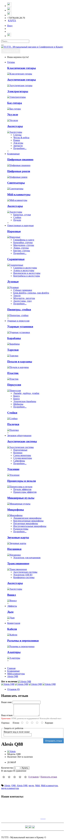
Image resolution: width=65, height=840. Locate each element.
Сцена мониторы (22, 455)
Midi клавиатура (49, 785)
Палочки (13, 424)
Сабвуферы (19, 460)
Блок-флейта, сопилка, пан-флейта (31, 293)
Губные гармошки (22, 290)
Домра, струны (21, 248)
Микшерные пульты (20, 497)
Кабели (12, 629)
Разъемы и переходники (23, 640)
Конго (16, 396)
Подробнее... (19, 148)
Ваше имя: (6, 702)
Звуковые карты (18, 537)
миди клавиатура (10, 788)
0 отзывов (33, 777)
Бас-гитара (14, 102)
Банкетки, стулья (22, 214)
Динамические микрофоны (27, 518)
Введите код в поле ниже (17, 732)
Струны (17, 135)
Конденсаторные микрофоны (28, 520)
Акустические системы (22, 441)
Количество (7, 767)
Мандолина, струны (23, 245)
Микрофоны (15, 509)
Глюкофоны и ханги (23, 239)
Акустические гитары (21, 79)
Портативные (20, 450)
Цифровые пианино (20, 159)
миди (31, 785)
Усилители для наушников (27, 557)
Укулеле (12, 114)
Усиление (13, 469)
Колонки (17, 452)
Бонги (16, 398)
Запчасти (18, 145)
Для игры (18, 143)
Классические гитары (21, 68)
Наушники (14, 549)
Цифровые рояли (18, 171)
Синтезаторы (16, 182)
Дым (10, 611)
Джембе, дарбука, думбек (26, 393)
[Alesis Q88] (24, 681)
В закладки (7, 770)
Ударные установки (20, 326)
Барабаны (14, 338)
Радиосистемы (20, 529)
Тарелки (13, 349)
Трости (17, 295)
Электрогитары (17, 91)
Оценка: (5, 723)
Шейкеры (18, 404)
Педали (17, 220)
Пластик (13, 373)
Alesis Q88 (22, 785)
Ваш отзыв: (7, 715)
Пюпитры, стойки (19, 309)
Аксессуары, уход (22, 301)
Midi (37, 785)
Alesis (7, 785)
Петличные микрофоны (25, 523)
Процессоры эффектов (25, 492)
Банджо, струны (21, 250)
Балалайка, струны (23, 242)
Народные (14, 231)
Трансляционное (18, 563)
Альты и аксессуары (23, 270)
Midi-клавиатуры (18, 194)
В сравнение (19, 770)
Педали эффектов (22, 489)
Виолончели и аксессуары (26, 273)
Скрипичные (15, 259)
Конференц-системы (23, 577)
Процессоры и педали (21, 480)
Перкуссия (14, 384)
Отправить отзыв (53, 741)
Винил (11, 594)
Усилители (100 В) (22, 574)
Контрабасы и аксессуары (26, 276)
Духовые (13, 281)
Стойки (17, 217)
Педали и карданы (19, 361)
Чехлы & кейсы (21, 137)
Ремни (16, 140)
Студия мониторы (22, 458)
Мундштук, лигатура (24, 298)
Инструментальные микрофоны (29, 526)
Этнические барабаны (24, 401)
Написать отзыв (49, 777)
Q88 (13, 785)
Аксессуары (15, 126)
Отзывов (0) (13, 689)
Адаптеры (14, 652)
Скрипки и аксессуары (25, 267)
